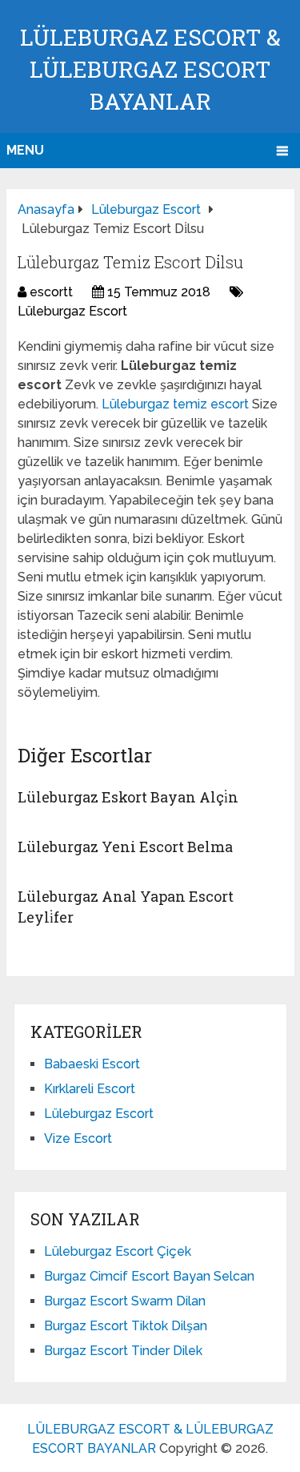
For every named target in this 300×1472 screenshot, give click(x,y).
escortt (51, 292)
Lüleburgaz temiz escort (177, 404)
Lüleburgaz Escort (72, 311)
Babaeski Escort (92, 1064)
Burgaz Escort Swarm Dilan (125, 1301)
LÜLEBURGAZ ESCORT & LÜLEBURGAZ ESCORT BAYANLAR (150, 69)
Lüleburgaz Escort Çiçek (117, 1251)
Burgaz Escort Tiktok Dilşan (125, 1325)
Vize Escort (78, 1138)
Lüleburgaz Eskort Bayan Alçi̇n (128, 796)
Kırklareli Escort (89, 1088)
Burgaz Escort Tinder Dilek (123, 1350)
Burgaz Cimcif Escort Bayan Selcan (149, 1276)
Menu (25, 150)
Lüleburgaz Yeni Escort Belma (125, 846)
